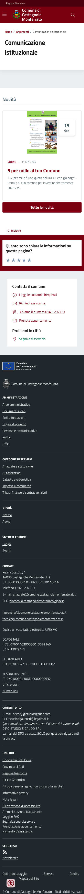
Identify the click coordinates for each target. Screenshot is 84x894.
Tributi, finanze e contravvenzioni (24, 492)
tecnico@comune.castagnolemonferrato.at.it (32, 618)
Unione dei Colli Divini (16, 760)
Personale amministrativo (19, 430)
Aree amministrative (16, 404)
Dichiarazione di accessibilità (21, 805)
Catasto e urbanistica (16, 479)
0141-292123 (25, 587)
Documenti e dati (13, 411)
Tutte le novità (42, 207)
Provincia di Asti (13, 766)
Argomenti (22, 31)
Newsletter (10, 857)
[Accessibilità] (11, 883)
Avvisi (6, 521)
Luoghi (6, 544)
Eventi (6, 550)
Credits (74, 873)
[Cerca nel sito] (71, 15)
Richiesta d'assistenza (17, 831)
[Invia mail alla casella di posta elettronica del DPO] (31, 713)
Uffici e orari (10, 684)
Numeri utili (10, 690)
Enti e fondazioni (13, 417)
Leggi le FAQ (10, 816)
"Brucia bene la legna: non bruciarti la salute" (32, 786)
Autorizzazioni (11, 472)
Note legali (9, 799)
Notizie (12, 162)
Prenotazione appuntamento (21, 826)
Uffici (5, 443)
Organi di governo (14, 424)
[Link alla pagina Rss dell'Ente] (4, 852)
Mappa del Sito (29, 878)
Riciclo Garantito (13, 779)
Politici (6, 437)
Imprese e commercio (16, 485)
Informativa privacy (15, 792)
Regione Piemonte (15, 3)
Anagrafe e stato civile (17, 466)
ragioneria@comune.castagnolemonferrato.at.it (34, 612)
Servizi (48, 873)
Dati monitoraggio (14, 873)
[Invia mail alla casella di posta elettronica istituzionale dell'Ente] (44, 594)
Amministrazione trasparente (22, 811)
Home (8, 31)
